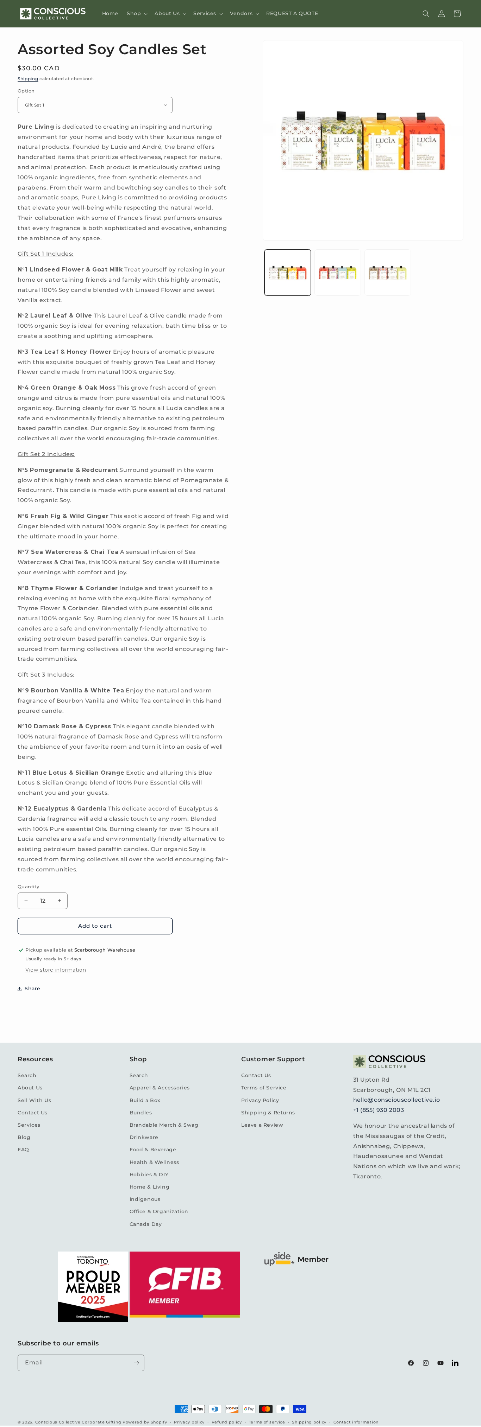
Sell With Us (34, 1100)
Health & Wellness (154, 1162)
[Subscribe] (136, 1363)
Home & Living (150, 1187)
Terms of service (267, 1422)
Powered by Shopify (145, 1422)
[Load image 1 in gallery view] (287, 272)
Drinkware (144, 1137)
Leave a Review (262, 1125)
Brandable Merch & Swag (164, 1125)
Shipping (28, 78)
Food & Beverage (153, 1149)
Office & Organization (159, 1211)
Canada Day (146, 1224)
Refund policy (227, 1422)
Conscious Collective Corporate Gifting (78, 1422)
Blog (24, 1137)
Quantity (28, 886)
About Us (30, 1087)
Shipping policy (309, 1422)
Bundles (141, 1112)
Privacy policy (189, 1422)
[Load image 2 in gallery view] (337, 272)
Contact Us (33, 1112)
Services (29, 1125)
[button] (136, 13)
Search (27, 1075)
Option (26, 91)
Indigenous (145, 1199)
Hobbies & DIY (149, 1174)
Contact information (356, 1422)
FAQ (23, 1149)
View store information (55, 970)
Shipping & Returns (268, 1112)
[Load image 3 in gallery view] (387, 272)
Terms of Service (264, 1087)
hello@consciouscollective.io (396, 1099)
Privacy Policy (260, 1100)
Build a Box (145, 1100)
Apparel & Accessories (160, 1087)
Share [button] (32, 988)
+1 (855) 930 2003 (378, 1110)
